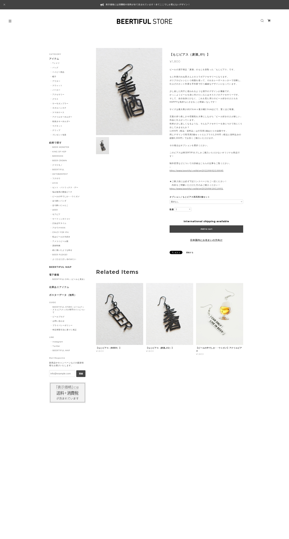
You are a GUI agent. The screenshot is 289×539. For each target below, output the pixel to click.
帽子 (54, 76)
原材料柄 (56, 245)
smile (55, 183)
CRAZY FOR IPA (60, 232)
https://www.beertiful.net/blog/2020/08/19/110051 (196, 189)
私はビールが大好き (61, 237)
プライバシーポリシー (63, 325)
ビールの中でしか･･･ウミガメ (66, 196)
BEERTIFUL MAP (60, 267)
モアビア (56, 214)
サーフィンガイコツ (61, 219)
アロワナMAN (58, 228)
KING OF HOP (59, 151)
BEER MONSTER (60, 147)
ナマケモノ (57, 165)
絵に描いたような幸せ (62, 250)
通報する (190, 252)
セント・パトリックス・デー (65, 187)
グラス (55, 99)
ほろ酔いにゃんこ (60, 205)
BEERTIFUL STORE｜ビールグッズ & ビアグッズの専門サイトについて (69, 309)
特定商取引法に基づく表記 (65, 330)
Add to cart (206, 229)
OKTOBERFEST (60, 174)
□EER (55, 210)
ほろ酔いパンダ (59, 201)
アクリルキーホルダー (62, 117)
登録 (81, 373)
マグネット (57, 126)
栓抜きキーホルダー (61, 121)
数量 (172, 209)
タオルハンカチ (59, 108)
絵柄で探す (55, 142)
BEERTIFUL (58, 169)
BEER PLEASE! (60, 254)
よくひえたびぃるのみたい (64, 259)
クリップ (56, 130)
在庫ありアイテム (59, 287)
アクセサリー (58, 94)
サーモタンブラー (60, 103)
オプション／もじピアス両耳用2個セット (190, 197)
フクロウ (56, 178)
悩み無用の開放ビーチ (62, 192)
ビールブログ (59, 316)
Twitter (56, 346)
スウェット (57, 85)
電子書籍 (54, 274)
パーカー (56, 90)
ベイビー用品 (58, 72)
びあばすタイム (59, 223)
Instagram (58, 342)
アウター (56, 81)
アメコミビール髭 (60, 241)
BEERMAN (57, 156)
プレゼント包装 (59, 135)
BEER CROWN (59, 160)
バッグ (55, 67)
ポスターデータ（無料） (63, 295)
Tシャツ (56, 63)
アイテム (54, 58)
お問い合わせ (59, 321)
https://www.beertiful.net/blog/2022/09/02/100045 (197, 171)
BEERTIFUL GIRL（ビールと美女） (69, 279)
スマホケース (58, 112)
